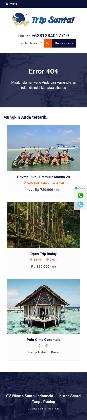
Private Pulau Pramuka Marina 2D (43, 177)
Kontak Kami (64, 43)
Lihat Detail (48, 148)
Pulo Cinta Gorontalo (43, 340)
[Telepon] (80, 204)
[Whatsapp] (80, 195)
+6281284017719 (50, 35)
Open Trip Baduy (43, 254)
